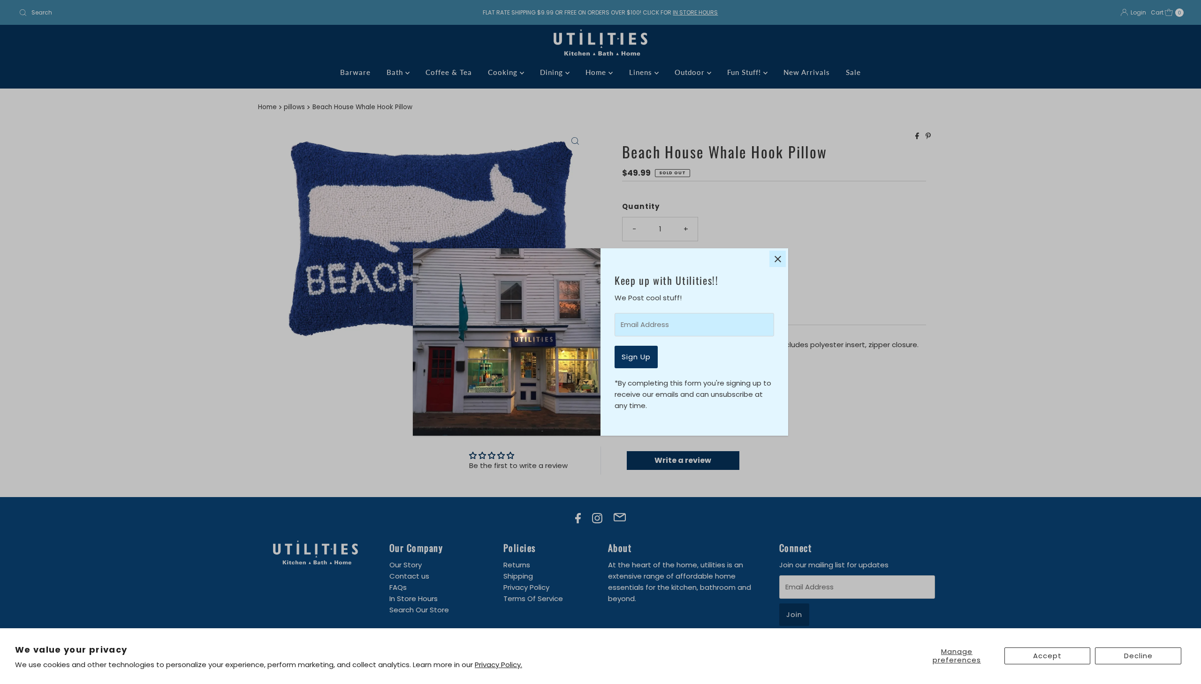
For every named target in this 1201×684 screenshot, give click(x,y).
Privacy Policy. (498, 664)
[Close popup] (777, 259)
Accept (1047, 656)
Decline (1138, 656)
